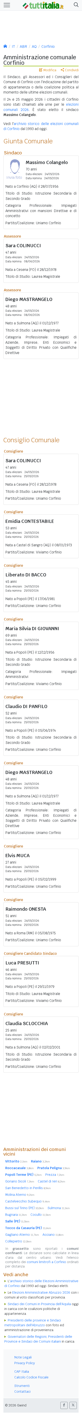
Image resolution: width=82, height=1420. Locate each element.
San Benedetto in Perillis (28, 1188)
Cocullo (41, 1215)
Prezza (54, 1175)
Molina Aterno (19, 1195)
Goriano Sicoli (19, 1181)
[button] (75, 5)
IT (13, 46)
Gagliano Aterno (22, 1235)
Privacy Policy (24, 1363)
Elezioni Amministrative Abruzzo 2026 (41, 1292)
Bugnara (16, 1215)
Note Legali (23, 1357)
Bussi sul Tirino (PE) (24, 1208)
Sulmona (59, 1208)
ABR (23, 46)
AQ (34, 46)
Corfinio (48, 46)
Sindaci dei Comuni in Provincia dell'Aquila (39, 1304)
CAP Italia (21, 1371)
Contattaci (22, 1391)
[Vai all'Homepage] (43, 5)
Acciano (53, 1235)
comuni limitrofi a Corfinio (46, 1262)
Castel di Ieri (51, 1181)
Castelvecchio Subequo (27, 1201)
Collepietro (18, 1241)
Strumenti (22, 1386)
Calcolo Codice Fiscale (31, 1377)
